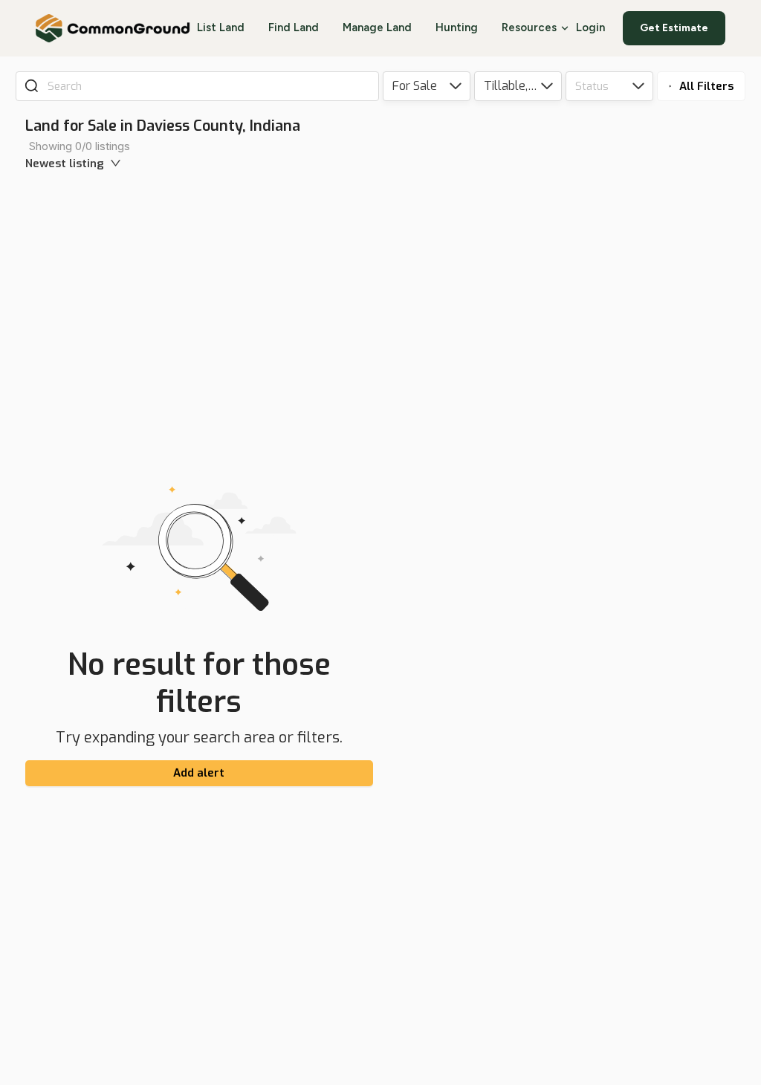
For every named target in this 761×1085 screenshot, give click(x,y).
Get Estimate (674, 28)
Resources (529, 27)
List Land (221, 27)
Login (590, 27)
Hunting (456, 27)
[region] (574, 600)
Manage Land (377, 27)
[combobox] (208, 86)
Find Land (293, 27)
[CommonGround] (113, 28)
